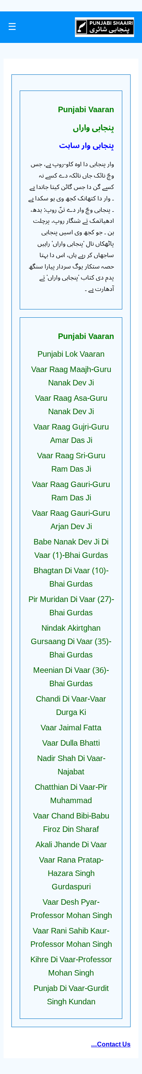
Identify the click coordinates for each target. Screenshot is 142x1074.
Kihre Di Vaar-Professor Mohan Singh (71, 966)
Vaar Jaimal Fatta (71, 728)
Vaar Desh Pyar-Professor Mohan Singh (71, 909)
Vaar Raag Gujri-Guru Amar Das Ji (71, 433)
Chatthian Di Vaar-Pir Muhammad (71, 794)
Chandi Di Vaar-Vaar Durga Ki (71, 706)
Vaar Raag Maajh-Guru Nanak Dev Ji (71, 376)
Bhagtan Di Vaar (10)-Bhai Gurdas (71, 577)
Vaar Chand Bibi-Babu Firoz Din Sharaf (71, 822)
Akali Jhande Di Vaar (71, 845)
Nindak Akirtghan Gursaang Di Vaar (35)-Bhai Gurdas (71, 642)
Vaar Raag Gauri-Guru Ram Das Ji (71, 491)
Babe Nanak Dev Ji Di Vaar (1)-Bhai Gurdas (71, 548)
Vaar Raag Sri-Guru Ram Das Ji (71, 462)
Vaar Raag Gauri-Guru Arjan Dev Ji (71, 520)
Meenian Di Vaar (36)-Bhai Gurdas (71, 677)
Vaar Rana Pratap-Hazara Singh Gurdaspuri (71, 874)
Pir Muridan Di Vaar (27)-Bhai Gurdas (71, 606)
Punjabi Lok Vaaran (71, 354)
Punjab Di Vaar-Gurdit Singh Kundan (71, 995)
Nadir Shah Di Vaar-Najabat (71, 765)
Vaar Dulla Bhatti (71, 743)
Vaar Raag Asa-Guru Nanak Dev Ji (71, 405)
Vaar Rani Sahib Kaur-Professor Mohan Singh (71, 937)
